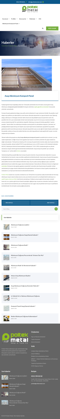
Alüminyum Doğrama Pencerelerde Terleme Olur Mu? (27, 255)
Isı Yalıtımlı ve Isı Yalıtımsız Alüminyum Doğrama (25, 296)
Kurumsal (5, 19)
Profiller (13, 19)
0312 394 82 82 (20, 2)
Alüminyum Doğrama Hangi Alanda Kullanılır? (24, 235)
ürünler (18, 151)
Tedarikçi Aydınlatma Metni (38, 363)
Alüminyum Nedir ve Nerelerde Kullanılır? (23, 265)
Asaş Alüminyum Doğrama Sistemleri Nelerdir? (25, 286)
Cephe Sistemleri (35, 339)
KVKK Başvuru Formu (37, 366)
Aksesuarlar (22, 19)
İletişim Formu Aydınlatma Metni (40, 356)
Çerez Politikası (35, 353)
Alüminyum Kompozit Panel (10, 23)
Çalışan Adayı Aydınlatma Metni (39, 351)
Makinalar (32, 19)
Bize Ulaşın (52, 28)
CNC (40, 19)
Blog (3, 196)
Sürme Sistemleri (35, 342)
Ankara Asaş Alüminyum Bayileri (20, 276)
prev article (9, 202)
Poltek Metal (5, 174)
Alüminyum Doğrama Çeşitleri (20, 225)
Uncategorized (9, 196)
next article (50, 202)
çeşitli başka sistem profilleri (9, 179)
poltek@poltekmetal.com (38, 383)
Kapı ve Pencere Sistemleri (38, 336)
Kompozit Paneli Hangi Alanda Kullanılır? (23, 306)
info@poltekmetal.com (35, 2)
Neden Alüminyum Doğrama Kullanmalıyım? (24, 316)
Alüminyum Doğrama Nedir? (19, 245)
